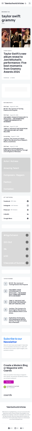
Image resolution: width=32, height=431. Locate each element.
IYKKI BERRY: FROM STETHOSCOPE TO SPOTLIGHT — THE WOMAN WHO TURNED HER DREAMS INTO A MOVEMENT (16, 119)
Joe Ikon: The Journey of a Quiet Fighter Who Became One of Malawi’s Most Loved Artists (15, 140)
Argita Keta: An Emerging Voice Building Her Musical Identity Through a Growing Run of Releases (16, 150)
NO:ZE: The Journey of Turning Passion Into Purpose (13, 109)
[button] (2, 3)
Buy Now (8, 382)
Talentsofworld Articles (14, 3)
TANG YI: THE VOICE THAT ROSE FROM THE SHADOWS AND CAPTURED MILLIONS (15, 130)
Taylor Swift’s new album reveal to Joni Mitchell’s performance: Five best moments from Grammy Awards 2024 (15, 63)
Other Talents (7, 50)
